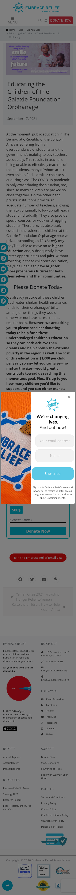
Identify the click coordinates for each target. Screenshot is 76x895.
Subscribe (53, 473)
